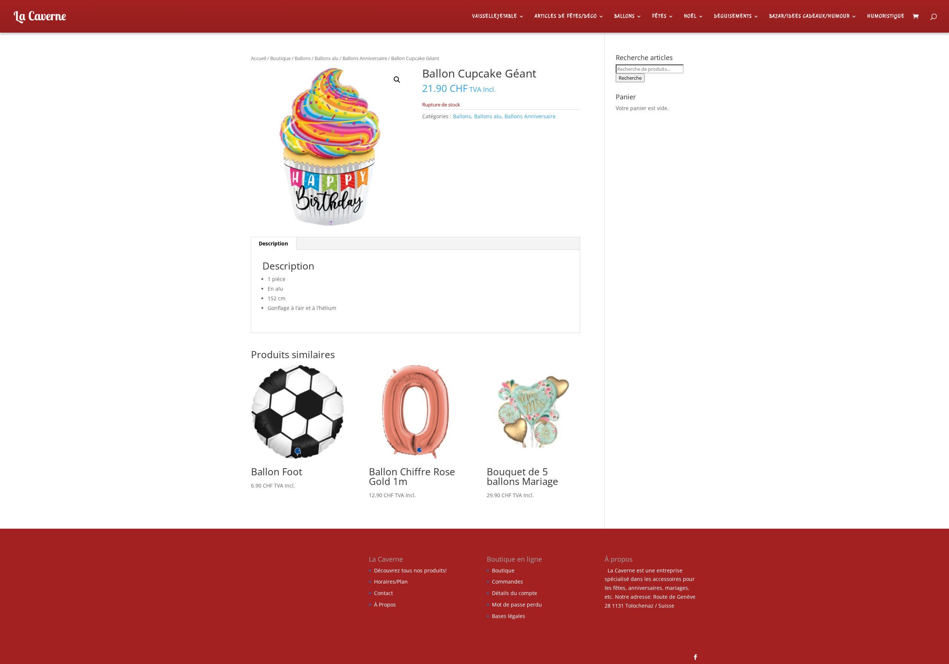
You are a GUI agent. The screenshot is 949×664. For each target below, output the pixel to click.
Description (273, 243)
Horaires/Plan (391, 581)
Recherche (630, 78)
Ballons (303, 58)
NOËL (690, 16)
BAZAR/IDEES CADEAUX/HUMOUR (809, 16)
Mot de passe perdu (517, 604)
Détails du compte (514, 593)
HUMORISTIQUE (886, 16)
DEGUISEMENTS (733, 16)
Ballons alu (326, 58)
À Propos (385, 604)
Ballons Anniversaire (365, 58)
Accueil (258, 58)
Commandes (507, 581)
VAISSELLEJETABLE (494, 16)
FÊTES (659, 16)
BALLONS (624, 16)
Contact (383, 593)
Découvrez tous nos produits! (410, 570)
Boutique (280, 58)
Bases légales (508, 616)
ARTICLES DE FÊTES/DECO (566, 16)
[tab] (274, 243)
